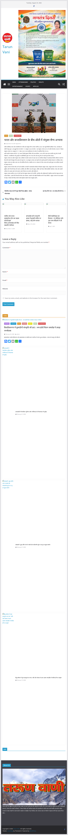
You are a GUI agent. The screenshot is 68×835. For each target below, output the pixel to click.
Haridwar (13, 323)
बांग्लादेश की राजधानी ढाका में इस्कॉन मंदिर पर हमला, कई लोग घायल (33, 218)
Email (4, 280)
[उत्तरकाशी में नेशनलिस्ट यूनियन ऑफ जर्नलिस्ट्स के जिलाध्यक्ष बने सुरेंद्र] (8, 413)
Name (5, 272)
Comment (6, 248)
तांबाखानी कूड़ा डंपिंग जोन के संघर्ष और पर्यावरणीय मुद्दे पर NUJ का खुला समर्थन (32, 544)
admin (19, 143)
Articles (36, 86)
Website (5, 289)
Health (41, 82)
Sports (28, 86)
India (14, 82)
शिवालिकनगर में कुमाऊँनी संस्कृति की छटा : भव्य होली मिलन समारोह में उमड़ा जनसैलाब (32, 329)
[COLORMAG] (34, 770)
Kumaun (24, 323)
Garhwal (7, 323)
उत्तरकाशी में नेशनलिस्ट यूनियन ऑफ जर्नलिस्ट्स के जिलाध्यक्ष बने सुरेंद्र (31, 411)
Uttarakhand (23, 82)
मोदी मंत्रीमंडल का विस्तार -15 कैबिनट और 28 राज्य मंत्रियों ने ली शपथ (55, 219)
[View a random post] (63, 84)
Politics (33, 82)
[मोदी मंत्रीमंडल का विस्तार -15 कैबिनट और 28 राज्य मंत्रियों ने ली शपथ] (56, 204)
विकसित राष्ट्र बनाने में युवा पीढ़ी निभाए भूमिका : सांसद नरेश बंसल (18, 192)
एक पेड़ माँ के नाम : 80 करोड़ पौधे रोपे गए (53, 191)
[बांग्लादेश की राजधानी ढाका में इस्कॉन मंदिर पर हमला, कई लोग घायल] (34, 204)
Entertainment (17, 86)
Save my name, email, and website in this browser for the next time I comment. (31, 298)
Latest (30, 323)
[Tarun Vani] (4, 84)
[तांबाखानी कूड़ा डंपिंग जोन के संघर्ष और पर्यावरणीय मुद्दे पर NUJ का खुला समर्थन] (8, 546)
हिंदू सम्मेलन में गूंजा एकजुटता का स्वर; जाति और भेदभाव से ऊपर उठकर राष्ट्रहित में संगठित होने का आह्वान (38, 677)
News (11, 135)
